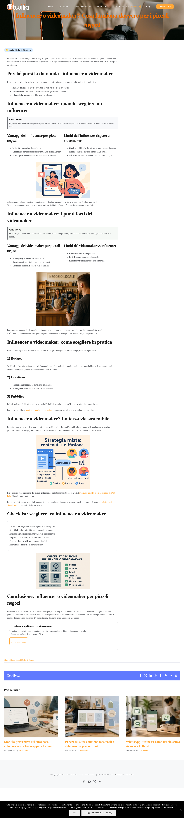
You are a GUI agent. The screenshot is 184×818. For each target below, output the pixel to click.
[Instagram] (100, 781)
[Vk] (171, 675)
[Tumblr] (160, 675)
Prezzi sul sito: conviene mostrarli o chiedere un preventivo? (92, 716)
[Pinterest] (165, 675)
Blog (6, 660)
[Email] (176, 675)
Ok (74, 813)
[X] (145, 675)
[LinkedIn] (151, 675)
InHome (12, 660)
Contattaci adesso (18, 642)
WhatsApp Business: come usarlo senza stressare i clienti (153, 716)
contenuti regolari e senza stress (39, 410)
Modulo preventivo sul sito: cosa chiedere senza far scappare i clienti (31, 716)
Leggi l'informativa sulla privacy (99, 813)
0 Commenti (23, 750)
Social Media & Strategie (25, 660)
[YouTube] (89, 781)
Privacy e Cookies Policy (124, 775)
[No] (180, 809)
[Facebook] (140, 675)
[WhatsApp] (156, 675)
